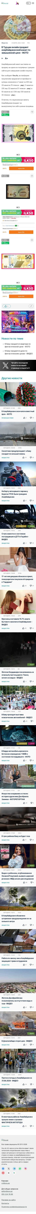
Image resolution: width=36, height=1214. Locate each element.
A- (2, 58)
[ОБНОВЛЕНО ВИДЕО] (18, 517)
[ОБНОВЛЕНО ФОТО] (18, 736)
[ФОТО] (18, 394)
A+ (6, 58)
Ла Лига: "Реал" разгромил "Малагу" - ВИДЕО (19, 7)
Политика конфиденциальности (14, 1207)
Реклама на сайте (9, 1200)
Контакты (5, 1203)
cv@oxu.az (6, 1183)
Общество (6, 457)
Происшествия (7, 418)
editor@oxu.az (7, 1191)
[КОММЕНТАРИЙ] (18, 941)
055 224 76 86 (7, 1194)
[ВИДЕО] (18, 602)
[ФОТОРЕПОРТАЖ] (18, 776)
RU (28, 3)
